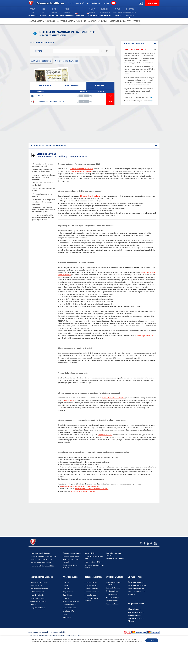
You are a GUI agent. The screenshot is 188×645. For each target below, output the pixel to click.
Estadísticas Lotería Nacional (40, 563)
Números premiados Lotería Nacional (43, 556)
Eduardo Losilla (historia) (39, 582)
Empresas (100, 85)
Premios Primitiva (112, 601)
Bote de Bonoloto (91, 595)
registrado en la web (105, 435)
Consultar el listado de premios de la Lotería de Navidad (79, 486)
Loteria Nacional (68, 605)
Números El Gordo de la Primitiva (136, 620)
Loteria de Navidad (69, 608)
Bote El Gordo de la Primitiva (91, 599)
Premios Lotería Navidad (71, 556)
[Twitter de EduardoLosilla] (151, 543)
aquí (150, 97)
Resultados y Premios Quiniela (113, 583)
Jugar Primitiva (68, 592)
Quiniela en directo (112, 594)
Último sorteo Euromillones (137, 585)
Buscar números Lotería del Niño (94, 557)
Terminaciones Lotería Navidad (70, 566)
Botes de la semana (93, 577)
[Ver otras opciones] (143, 21)
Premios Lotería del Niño (93, 562)
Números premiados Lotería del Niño (94, 566)
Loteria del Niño (68, 611)
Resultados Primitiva (113, 604)
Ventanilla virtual (36, 585)
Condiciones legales (37, 595)
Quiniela (66, 585)
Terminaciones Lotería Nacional (41, 559)
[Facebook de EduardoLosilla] (145, 543)
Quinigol (66, 589)
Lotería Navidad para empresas (113, 554)
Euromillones (67, 595)
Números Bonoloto (134, 615)
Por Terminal (72, 85)
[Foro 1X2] (156, 543)
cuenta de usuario (68, 400)
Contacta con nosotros (38, 601)
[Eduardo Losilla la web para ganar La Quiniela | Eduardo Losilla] (113, 3)
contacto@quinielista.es (145, 336)
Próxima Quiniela (112, 591)
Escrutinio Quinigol (112, 597)
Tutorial (33, 605)
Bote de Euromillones (92, 592)
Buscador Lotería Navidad (96, 21)
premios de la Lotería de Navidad (113, 398)
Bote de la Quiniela (91, 582)
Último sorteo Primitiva (135, 582)
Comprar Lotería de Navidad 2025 (81, 169)
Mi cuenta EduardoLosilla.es (90, 196)
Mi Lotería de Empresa (42, 61)
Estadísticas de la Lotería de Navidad (83, 491)
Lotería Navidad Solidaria (115, 559)
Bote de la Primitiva (91, 589)
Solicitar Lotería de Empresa (66, 61)
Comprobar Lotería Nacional (40, 553)
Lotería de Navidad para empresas (125, 21)
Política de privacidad (37, 592)
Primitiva (66, 582)
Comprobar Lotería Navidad (69, 21)
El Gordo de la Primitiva (71, 601)
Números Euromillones (135, 612)
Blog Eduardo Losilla (37, 608)
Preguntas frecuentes (37, 598)
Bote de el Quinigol (91, 585)
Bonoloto (66, 598)
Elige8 (65, 614)
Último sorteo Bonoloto (136, 589)
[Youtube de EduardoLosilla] (148, 543)
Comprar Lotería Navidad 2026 (42, 21)
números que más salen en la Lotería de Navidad (91, 489)
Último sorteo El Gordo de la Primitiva (136, 593)
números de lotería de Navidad (81, 171)
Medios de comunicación (39, 589)
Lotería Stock (44, 85)
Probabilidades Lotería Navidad (71, 561)
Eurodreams (67, 617)
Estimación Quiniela (113, 588)
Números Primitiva (134, 609)
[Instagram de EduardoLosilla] (141, 543)
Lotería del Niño (90, 553)
